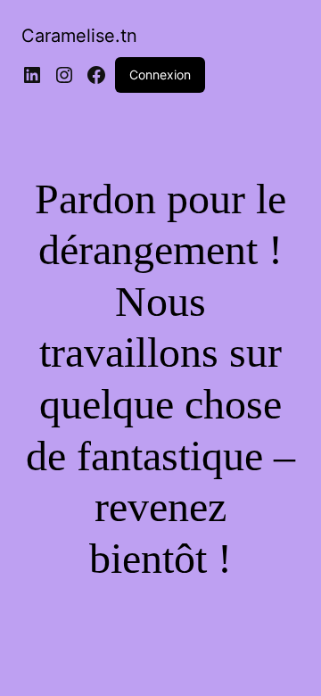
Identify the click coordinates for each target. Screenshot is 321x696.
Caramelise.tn (79, 35)
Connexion (160, 74)
